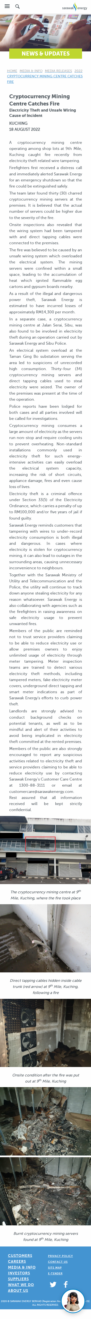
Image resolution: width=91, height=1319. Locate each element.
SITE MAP (55, 1267)
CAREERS (17, 1261)
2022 (78, 71)
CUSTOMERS (20, 1256)
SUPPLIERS (18, 1279)
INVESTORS (19, 1273)
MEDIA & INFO (22, 1267)
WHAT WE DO (21, 1285)
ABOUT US (18, 1290)
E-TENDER (55, 1273)
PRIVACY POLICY (60, 1256)
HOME (12, 71)
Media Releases (58, 71)
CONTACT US (58, 1261)
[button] (7, 6)
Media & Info (31, 71)
